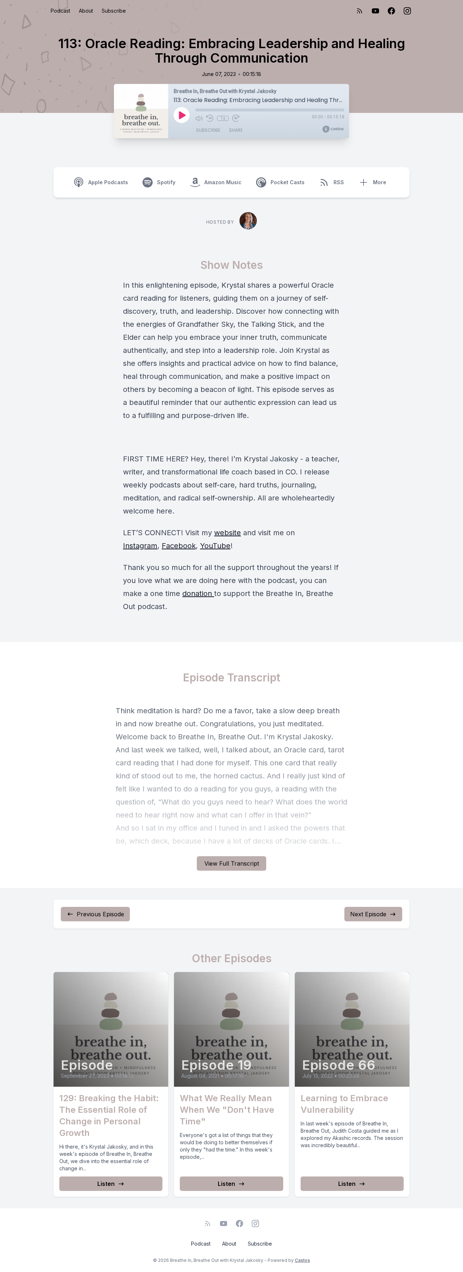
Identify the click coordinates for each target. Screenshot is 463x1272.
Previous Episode (100, 914)
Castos (302, 1260)
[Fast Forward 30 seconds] (235, 118)
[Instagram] (407, 10)
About (86, 11)
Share (236, 130)
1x (223, 118)
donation (198, 593)
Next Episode (368, 914)
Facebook (179, 545)
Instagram (140, 545)
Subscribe (114, 11)
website (227, 532)
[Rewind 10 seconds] (209, 118)
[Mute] (199, 118)
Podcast (60, 11)
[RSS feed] (359, 10)
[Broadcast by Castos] (333, 129)
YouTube (215, 545)
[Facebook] (391, 10)
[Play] (182, 115)
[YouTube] (375, 10)
